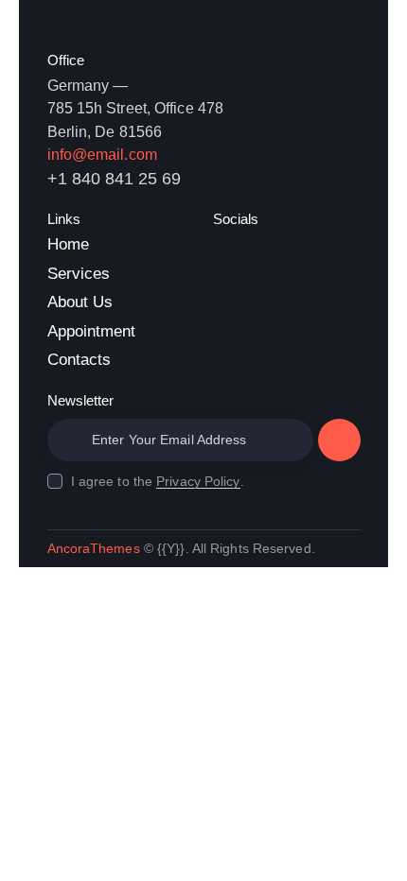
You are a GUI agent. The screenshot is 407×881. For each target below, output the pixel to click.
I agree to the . (157, 481)
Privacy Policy (197, 482)
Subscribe (339, 447)
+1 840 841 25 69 (114, 178)
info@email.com (102, 155)
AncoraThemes (93, 548)
